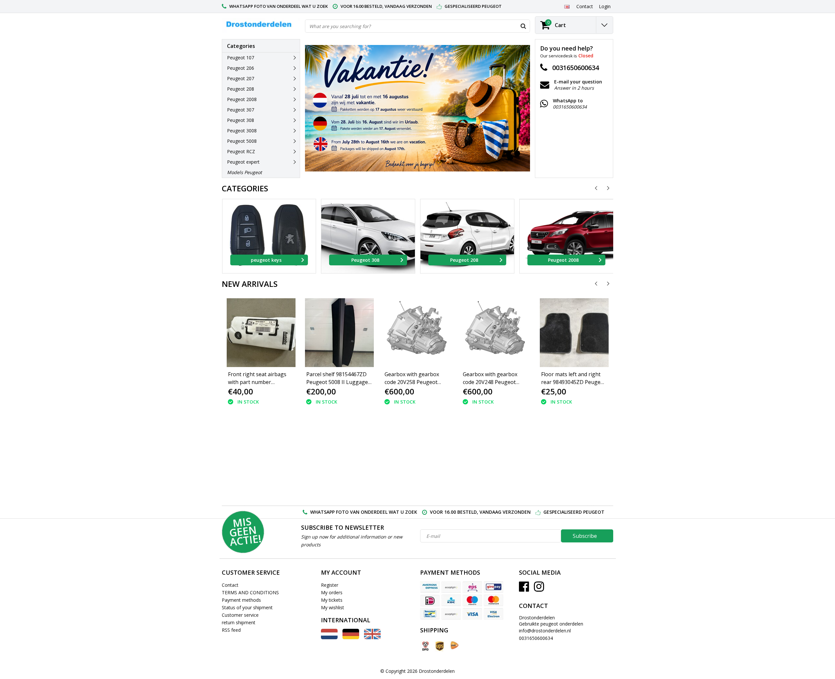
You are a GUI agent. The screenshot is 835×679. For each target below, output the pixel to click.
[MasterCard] (493, 600)
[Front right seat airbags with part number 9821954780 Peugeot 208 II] (261, 332)
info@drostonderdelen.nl (545, 630)
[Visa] (472, 614)
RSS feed (231, 630)
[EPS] (472, 587)
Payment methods (241, 600)
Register (329, 585)
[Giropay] (493, 587)
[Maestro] (472, 600)
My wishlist (332, 607)
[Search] (523, 26)
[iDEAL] (430, 600)
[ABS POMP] (274, 467)
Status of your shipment (247, 607)
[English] (566, 6)
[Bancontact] (430, 614)
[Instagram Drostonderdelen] (539, 589)
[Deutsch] (350, 637)
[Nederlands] (329, 637)
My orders (331, 592)
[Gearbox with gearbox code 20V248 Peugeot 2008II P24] (496, 332)
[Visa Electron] (493, 614)
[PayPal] (451, 614)
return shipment (238, 622)
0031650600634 (536, 638)
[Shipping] (425, 646)
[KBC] (451, 600)
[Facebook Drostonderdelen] (524, 589)
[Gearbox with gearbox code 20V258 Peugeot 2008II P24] (417, 332)
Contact (230, 585)
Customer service (240, 615)
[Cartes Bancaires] (451, 587)
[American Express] (430, 587)
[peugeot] (345, 467)
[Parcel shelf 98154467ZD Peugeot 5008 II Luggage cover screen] (339, 332)
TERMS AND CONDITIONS (250, 592)
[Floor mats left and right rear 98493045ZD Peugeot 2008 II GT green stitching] (574, 332)
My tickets (331, 600)
